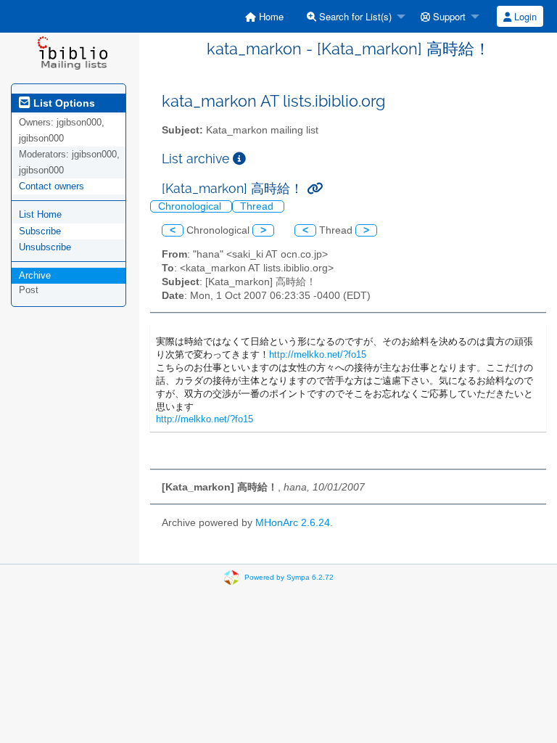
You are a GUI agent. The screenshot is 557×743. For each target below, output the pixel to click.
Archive (35, 275)
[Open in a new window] (239, 158)
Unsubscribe (45, 247)
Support (448, 16)
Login (524, 16)
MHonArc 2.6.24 (292, 522)
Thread (258, 206)
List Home (40, 214)
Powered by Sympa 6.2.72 (289, 577)
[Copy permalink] (315, 188)
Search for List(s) (354, 16)
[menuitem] (264, 16)
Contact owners (51, 186)
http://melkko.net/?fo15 (317, 354)
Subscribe (40, 231)
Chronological (191, 206)
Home (270, 16)
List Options (62, 103)
